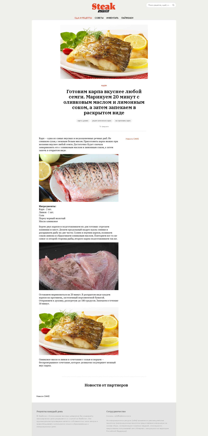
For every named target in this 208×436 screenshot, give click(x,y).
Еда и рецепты (83, 18)
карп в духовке (83, 121)
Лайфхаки (127, 18)
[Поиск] (173, 5)
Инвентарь (112, 18)
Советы (99, 18)
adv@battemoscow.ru (122, 416)
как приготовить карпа (122, 121)
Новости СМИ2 (132, 138)
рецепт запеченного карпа (101, 121)
